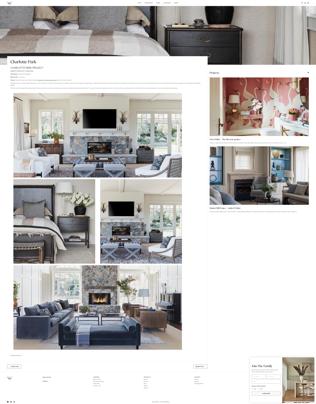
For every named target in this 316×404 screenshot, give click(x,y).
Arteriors (146, 379)
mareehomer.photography (24, 74)
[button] (139, 3)
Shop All (146, 388)
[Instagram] (14, 402)
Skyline (145, 385)
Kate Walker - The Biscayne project (225, 139)
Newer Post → (200, 366)
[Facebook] (8, 402)
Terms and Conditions (98, 381)
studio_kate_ (22, 77)
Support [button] (197, 377)
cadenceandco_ (30, 71)
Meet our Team (97, 379)
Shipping (196, 381)
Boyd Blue (154, 402)
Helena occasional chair (51, 80)
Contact (196, 379)
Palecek (146, 381)
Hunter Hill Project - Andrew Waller (225, 208)
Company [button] (96, 377)
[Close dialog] (312, 359)
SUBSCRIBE (266, 393)
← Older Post (14, 366)
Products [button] (147, 377)
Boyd (145, 383)
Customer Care (97, 385)
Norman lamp (40, 80)
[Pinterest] (11, 402)
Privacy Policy (96, 383)
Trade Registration (198, 383)
